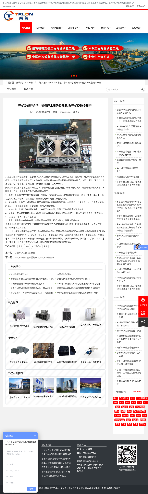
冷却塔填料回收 (139, 411)
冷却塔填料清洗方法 (20, 274)
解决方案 (43, 82)
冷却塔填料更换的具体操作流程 (129, 246)
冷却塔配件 (56, 27)
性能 (123, 424)
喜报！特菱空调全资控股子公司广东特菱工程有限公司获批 (129, 372)
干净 (135, 424)
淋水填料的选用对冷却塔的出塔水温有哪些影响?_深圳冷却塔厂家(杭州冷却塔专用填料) (129, 206)
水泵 (27, 246)
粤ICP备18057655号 (111, 487)
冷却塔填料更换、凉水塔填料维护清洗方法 (129, 153)
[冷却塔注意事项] (74, 56)
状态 (118, 407)
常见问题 (11, 88)
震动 (132, 416)
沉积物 (142, 424)
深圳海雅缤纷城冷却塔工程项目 (129, 161)
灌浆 (117, 424)
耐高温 (135, 420)
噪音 (121, 403)
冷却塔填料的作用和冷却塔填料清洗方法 (129, 324)
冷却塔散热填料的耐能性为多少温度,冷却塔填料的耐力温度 (129, 339)
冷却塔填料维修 (24, 231)
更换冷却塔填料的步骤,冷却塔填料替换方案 (129, 111)
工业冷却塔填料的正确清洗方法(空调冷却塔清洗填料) (129, 217)
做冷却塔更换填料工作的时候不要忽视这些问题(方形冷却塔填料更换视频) (129, 227)
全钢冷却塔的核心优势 (25, 252)
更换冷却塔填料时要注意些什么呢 (129, 354)
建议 (131, 407)
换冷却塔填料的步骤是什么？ (128, 170)
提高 (123, 411)
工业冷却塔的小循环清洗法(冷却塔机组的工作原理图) (129, 183)
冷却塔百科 (73, 27)
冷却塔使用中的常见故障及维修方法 (129, 136)
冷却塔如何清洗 (64, 274)
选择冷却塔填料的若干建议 (129, 330)
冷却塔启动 (124, 398)
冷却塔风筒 (140, 407)
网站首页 (26, 27)
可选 (117, 411)
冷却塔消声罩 (142, 398)
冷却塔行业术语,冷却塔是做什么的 (129, 315)
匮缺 (132, 398)
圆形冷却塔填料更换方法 (128, 347)
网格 (129, 424)
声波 (133, 403)
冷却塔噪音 (119, 420)
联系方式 (141, 6)
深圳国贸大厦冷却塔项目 (128, 176)
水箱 (127, 403)
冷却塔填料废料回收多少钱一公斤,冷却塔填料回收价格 (129, 119)
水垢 (20, 246)
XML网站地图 (93, 487)
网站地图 (130, 6)
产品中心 (90, 27)
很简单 (125, 416)
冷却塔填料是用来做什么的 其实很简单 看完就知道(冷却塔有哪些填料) (129, 260)
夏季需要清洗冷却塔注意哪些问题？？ (74, 278)
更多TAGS (136, 391)
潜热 (128, 420)
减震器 (124, 407)
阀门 (145, 403)
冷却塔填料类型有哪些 (127, 252)
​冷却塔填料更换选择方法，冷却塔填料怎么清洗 (129, 307)
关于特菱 (40, 27)
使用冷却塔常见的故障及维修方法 (129, 144)
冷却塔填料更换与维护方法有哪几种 (129, 279)
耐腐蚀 (143, 420)
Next (3, 56)
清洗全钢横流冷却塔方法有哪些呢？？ (28, 283)
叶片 (139, 403)
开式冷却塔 (10, 176)
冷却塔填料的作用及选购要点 (129, 382)
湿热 (115, 403)
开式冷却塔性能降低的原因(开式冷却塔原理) (34, 257)
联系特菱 (136, 27)
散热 (45, 246)
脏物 (138, 416)
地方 (129, 411)
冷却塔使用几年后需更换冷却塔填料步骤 (129, 128)
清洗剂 (117, 416)
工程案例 (120, 27)
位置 (144, 416)
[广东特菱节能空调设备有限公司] (18, 19)
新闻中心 (105, 27)
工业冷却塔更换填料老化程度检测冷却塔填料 (129, 363)
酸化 (115, 398)
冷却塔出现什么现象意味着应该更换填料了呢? (77, 292)
